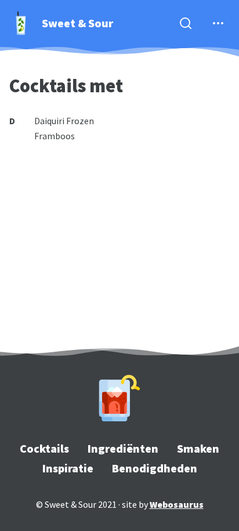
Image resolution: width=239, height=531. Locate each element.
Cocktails (44, 448)
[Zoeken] (185, 23)
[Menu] (218, 23)
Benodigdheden (154, 468)
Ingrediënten (123, 448)
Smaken (198, 448)
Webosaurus (177, 504)
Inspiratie (67, 468)
